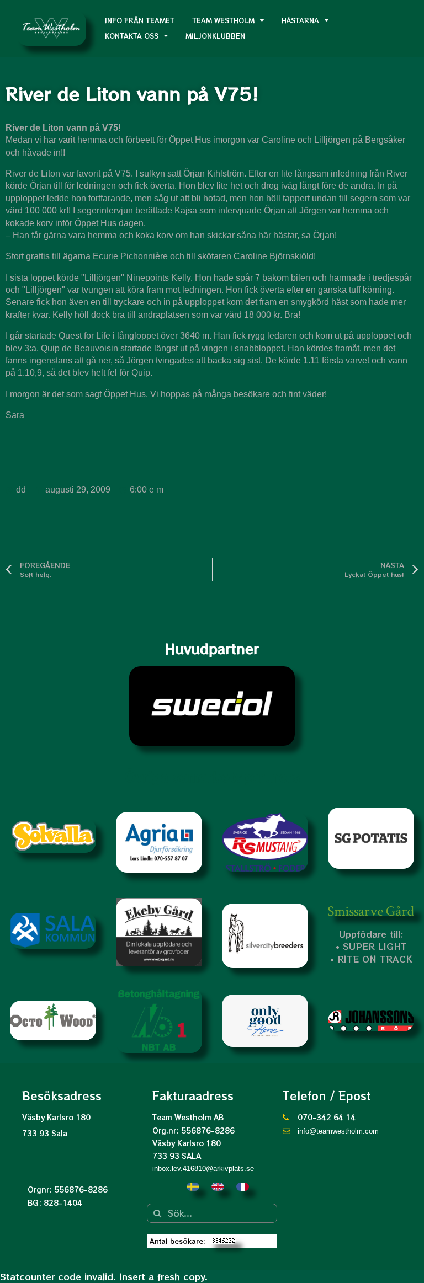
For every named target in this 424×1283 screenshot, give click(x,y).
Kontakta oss (131, 35)
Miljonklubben (215, 35)
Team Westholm (223, 20)
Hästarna (300, 20)
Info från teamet (139, 20)
